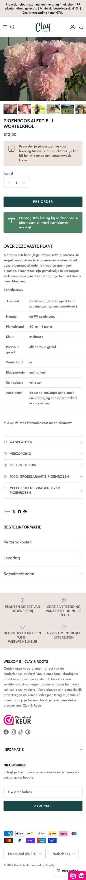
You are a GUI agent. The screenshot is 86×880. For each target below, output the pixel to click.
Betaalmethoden (19, 574)
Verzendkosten (18, 542)
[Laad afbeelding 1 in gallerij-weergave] (43, 69)
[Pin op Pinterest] (25, 511)
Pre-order (43, 201)
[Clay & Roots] (43, 27)
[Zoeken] (14, 27)
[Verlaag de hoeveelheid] (7, 183)
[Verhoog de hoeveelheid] (25, 183)
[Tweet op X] (14, 511)
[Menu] (5, 27)
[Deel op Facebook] (19, 511)
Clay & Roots (21, 865)
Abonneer (42, 806)
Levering (12, 558)
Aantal (8, 173)
